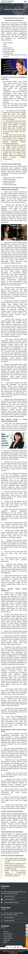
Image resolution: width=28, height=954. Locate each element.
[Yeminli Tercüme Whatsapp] (21, 947)
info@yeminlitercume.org (10, 902)
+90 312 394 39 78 (9, 899)
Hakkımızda (6, 940)
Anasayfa (5, 931)
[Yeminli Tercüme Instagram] (12, 947)
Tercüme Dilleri (7, 936)
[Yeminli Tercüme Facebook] (10, 947)
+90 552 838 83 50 (8, 896)
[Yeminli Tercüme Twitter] (15, 947)
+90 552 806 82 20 (8, 920)
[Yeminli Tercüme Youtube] (18, 947)
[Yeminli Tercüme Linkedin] (7, 947)
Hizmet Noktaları (7, 938)
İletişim (4, 942)
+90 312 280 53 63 (8, 917)
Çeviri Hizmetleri (7, 934)
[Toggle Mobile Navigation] (25, 1)
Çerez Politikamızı (19, 951)
